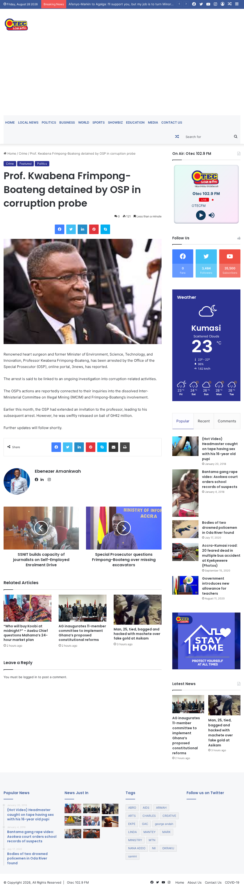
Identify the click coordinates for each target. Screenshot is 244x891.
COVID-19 (232, 882)
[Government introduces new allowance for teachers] (185, 585)
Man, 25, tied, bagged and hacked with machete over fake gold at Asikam (137, 634)
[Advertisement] (122, 79)
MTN (152, 840)
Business (67, 122)
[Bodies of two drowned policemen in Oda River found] (185, 529)
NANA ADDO (136, 848)
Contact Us (171, 122)
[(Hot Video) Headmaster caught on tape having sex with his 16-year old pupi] (185, 446)
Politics (49, 122)
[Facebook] (38, 479)
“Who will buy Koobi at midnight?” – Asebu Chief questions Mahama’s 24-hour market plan (26, 633)
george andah (164, 824)
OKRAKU (168, 848)
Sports (98, 122)
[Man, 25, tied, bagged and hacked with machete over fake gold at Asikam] (138, 610)
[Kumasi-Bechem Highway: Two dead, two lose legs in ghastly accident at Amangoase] (73, 820)
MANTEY (149, 832)
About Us (195, 882)
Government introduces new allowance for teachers (215, 586)
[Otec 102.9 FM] (41, 24)
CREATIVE (169, 816)
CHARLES (149, 816)
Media (153, 122)
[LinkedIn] (43, 479)
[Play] (201, 215)
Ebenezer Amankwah (58, 471)
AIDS (146, 807)
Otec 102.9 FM (78, 882)
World (83, 122)
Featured (25, 163)
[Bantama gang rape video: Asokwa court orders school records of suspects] (185, 493)
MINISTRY (135, 840)
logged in (30, 677)
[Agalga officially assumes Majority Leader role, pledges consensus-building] (91, 833)
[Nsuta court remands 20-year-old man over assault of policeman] (110, 821)
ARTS (132, 816)
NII (154, 848)
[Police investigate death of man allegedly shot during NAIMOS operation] (73, 833)
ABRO (132, 807)
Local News (28, 122)
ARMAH (161, 807)
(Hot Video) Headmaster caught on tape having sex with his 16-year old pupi (220, 448)
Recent (204, 421)
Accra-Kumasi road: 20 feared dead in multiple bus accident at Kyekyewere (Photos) (221, 555)
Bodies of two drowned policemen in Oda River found (219, 527)
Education (135, 122)
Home (10, 122)
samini (132, 856)
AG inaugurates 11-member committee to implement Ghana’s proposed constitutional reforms (82, 633)
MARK (166, 832)
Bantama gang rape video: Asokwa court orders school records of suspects (220, 479)
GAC (145, 824)
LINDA (132, 832)
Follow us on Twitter (205, 792)
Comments (227, 421)
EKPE (131, 824)
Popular (182, 421)
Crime (23, 153)
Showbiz (115, 122)
